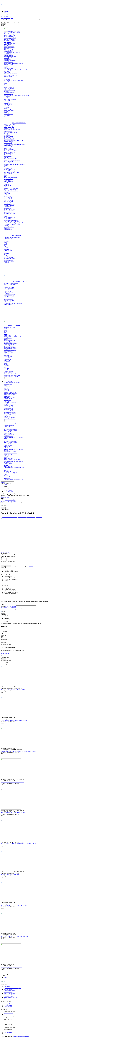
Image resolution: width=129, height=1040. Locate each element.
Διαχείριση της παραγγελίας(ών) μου (9, 495)
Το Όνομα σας (4, 19)
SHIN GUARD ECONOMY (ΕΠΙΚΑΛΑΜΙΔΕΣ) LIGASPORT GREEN (18, 843)
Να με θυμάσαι (5, 509)
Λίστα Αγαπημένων (8, 491)
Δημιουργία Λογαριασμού (10, 978)
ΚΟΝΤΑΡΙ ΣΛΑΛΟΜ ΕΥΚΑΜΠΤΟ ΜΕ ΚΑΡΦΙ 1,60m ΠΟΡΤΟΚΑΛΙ (18, 751)
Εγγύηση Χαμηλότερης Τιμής (11, 997)
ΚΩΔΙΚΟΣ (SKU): (5, 556)
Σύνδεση (3, 497)
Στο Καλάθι (3, 484)
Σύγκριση (31, 566)
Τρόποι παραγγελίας (8, 989)
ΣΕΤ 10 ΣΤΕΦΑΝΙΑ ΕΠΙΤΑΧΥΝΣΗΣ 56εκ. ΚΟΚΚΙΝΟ (14, 936)
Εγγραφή (7, 497)
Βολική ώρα (3, 22)
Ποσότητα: (3, 563)
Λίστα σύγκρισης (8, 490)
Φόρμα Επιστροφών (8, 996)
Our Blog (6, 14)
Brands (5, 12)
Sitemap (5, 998)
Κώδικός (3, 500)
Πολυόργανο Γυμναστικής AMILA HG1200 (11, 967)
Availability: (3, 561)
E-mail (2, 498)
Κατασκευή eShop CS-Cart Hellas (21, 1036)
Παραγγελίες (7, 488)
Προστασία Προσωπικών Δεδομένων (12, 988)
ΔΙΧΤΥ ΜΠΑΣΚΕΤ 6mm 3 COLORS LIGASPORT (13, 689)
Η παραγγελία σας (8, 1004)
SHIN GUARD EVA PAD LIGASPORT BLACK (13, 812)
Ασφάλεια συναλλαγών (9, 993)
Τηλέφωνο (3, 21)
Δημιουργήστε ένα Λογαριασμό (8, 501)
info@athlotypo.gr (8, 1032)
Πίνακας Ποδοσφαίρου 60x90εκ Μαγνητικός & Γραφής (14, 720)
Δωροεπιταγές (7, 1)
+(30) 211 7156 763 (5, 16)
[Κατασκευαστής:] (4, 560)
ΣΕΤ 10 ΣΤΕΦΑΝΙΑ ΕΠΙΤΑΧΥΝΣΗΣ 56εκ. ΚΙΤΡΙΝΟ (14, 905)
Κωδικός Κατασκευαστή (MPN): (8, 554)
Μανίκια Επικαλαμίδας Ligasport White (10, 874)
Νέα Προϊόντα (7, 11)
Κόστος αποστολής (8, 992)
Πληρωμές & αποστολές (9, 990)
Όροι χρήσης (7, 986)
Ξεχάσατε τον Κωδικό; (10, 500)
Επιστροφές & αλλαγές (9, 994)
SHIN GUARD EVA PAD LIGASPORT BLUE (12, 782)
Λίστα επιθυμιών (8, 1005)
